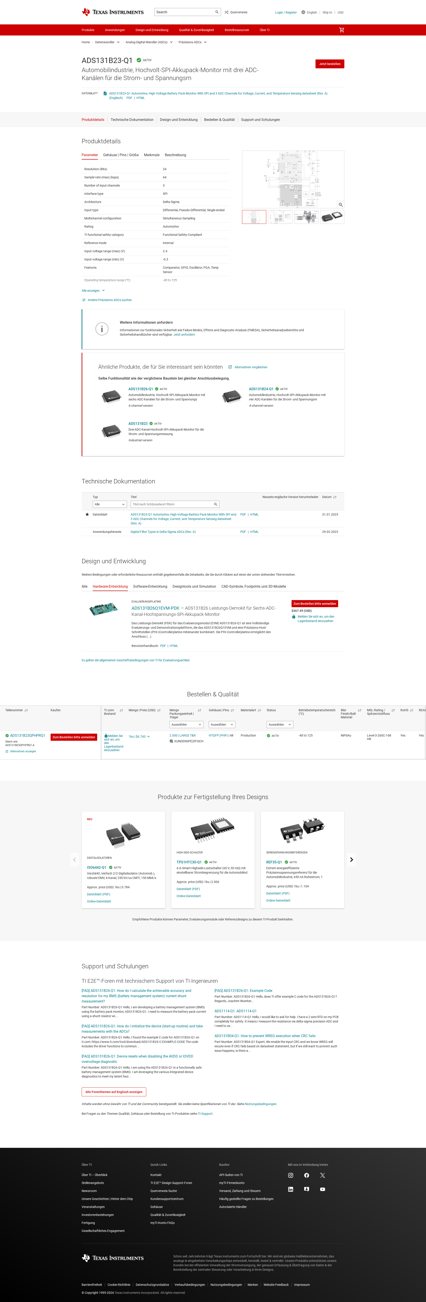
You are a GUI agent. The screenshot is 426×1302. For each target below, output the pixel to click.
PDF (129, 98)
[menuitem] (342, 29)
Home (86, 42)
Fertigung (88, 1223)
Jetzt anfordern (184, 334)
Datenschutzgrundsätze (152, 1284)
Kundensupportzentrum (166, 1199)
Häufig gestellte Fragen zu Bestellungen (246, 1199)
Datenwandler (104, 42)
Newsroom (89, 1191)
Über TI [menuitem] (265, 30)
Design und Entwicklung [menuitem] (152, 30)
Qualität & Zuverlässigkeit (167, 1215)
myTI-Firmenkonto (232, 1183)
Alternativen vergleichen (251, 367)
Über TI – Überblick (94, 1175)
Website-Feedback (276, 1284)
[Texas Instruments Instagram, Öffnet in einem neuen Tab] (290, 1177)
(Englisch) (116, 98)
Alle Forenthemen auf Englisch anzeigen (113, 1092)
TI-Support (205, 1113)
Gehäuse (156, 1207)
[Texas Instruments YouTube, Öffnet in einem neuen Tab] (322, 1191)
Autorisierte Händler (233, 1207)
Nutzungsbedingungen (260, 1104)
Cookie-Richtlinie (119, 1284)
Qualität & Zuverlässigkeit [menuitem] (196, 30)
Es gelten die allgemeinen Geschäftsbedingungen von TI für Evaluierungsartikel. (136, 660)
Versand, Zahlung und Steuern (240, 1191)
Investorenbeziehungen (98, 1215)
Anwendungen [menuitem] (115, 30)
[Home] (113, 12)
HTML (140, 98)
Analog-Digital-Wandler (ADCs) (147, 42)
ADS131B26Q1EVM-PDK (155, 608)
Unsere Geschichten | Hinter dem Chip (107, 1199)
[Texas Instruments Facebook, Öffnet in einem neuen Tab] (306, 1177)
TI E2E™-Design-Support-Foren (171, 1183)
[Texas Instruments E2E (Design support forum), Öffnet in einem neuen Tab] (306, 1191)
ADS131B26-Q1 (140, 389)
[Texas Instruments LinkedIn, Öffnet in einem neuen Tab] (290, 1191)
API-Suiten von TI (231, 1175)
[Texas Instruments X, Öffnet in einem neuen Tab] (322, 1177)
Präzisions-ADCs (190, 42)
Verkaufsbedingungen (190, 1284)
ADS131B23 (138, 424)
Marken (253, 1284)
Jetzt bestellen (330, 64)
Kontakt (156, 1175)
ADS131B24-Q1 (261, 389)
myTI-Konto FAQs (162, 1223)
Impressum (302, 1284)
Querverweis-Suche (163, 1191)
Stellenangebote (93, 1183)
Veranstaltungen (93, 1207)
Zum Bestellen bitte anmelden (315, 603)
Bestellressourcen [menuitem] (237, 30)
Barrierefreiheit (92, 1284)
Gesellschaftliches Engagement (103, 1231)
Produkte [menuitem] (88, 30)
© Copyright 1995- (98, 1292)
